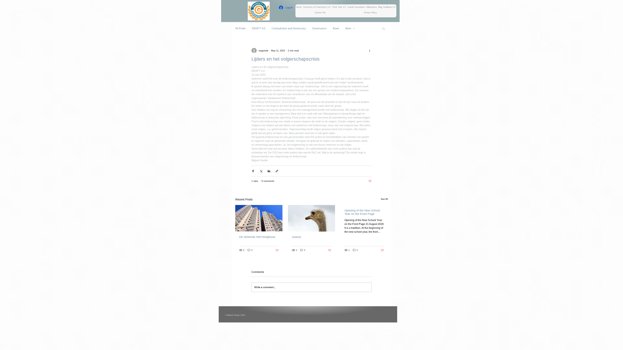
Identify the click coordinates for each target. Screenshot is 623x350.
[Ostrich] (311, 218)
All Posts (240, 28)
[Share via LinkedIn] (268, 171)
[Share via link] (276, 171)
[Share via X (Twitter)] (261, 171)
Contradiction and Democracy (289, 28)
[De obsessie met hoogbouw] (258, 218)
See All (384, 199)
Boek (336, 28)
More (348, 28)
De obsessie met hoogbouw (257, 237)
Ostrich (296, 237)
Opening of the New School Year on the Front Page (362, 212)
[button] (383, 28)
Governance (319, 28)
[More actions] (370, 50)
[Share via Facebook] (253, 171)
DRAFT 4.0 (258, 28)
